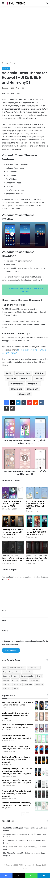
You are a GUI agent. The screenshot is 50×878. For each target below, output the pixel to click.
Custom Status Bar (27, 676)
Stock (16, 688)
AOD (9, 373)
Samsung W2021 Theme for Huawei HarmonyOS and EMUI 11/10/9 (12, 531)
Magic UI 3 (17, 389)
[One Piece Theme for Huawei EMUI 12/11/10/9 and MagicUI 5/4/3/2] (37, 521)
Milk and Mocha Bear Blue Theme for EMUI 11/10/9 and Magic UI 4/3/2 (35, 504)
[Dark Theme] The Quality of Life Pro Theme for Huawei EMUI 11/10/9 (13, 558)
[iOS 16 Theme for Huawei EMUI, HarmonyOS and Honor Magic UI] (41, 749)
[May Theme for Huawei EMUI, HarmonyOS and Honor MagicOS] (41, 738)
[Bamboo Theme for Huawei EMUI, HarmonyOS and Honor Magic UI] (41, 806)
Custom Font (24, 373)
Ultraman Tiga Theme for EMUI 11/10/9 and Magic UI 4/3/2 (11, 503)
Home (5, 63)
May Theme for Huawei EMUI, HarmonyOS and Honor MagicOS (16, 736)
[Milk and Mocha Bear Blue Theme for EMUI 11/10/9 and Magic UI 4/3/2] (37, 493)
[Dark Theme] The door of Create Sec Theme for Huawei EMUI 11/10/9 (37, 558)
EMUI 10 (40, 373)
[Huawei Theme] (15, 3)
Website (5, 631)
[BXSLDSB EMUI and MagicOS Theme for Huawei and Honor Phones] (41, 728)
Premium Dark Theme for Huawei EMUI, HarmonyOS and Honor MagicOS (16, 793)
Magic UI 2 (34, 383)
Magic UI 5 (25, 394)
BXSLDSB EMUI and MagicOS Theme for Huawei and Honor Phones (17, 726)
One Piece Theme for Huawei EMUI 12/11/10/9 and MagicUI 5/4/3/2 (36, 531)
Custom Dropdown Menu (11, 672)
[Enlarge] (45, 225)
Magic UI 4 (33, 389)
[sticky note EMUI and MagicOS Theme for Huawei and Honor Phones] (41, 716)
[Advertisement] (25, 35)
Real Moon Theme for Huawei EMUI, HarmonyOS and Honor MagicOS (17, 781)
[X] (12, 402)
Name (5, 610)
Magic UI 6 (6, 688)
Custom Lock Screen (10, 676)
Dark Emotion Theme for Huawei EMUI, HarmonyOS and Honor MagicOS (16, 759)
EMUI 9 (39, 378)
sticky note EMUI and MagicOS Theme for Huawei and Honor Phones (15, 715)
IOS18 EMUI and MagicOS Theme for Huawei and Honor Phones (17, 703)
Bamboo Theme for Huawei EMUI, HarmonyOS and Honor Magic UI (16, 803)
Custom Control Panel (17, 668)
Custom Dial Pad (33, 668)
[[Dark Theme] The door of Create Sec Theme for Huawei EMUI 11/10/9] (37, 547)
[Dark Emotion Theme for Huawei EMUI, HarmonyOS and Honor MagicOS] (41, 760)
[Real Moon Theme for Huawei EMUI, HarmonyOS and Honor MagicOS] (41, 783)
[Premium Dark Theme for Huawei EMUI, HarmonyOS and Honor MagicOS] (41, 794)
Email (4, 620)
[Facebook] (6, 402)
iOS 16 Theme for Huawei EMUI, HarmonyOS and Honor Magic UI (16, 747)
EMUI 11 (12, 378)
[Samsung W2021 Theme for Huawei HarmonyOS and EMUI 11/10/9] (13, 521)
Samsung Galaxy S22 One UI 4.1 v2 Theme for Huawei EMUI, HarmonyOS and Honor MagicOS (17, 771)
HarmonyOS (17, 383)
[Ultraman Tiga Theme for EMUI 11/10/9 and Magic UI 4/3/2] (13, 493)
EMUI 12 (25, 378)
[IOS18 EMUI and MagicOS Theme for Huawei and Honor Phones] (41, 705)
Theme (12, 63)
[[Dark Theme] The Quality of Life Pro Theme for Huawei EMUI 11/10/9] (13, 547)
